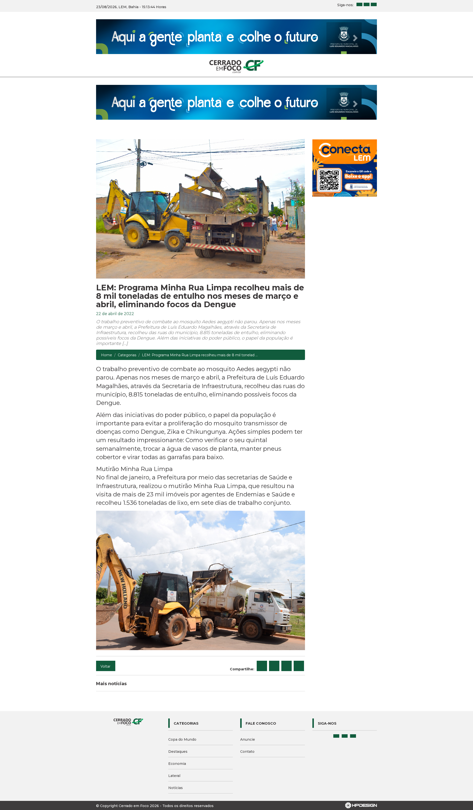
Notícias (175, 788)
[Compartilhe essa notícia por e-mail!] (286, 666)
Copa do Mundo (182, 739)
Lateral (174, 775)
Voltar (105, 666)
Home (106, 355)
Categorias (127, 355)
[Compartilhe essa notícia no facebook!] (262, 666)
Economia (177, 763)
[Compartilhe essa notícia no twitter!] (274, 666)
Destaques (177, 751)
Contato (247, 751)
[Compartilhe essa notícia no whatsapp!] (299, 666)
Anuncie (247, 739)
